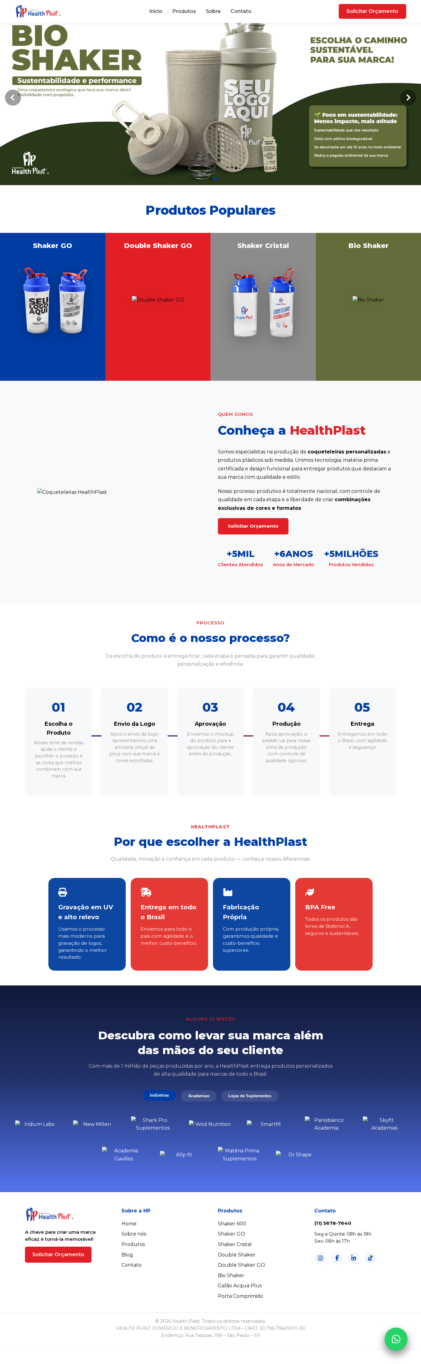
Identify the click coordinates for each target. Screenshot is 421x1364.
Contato (241, 11)
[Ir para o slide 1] (205, 179)
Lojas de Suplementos (249, 1096)
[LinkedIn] (353, 1258)
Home (129, 1224)
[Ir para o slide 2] (210, 178)
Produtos (184, 11)
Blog (127, 1255)
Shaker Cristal (235, 1244)
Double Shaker (236, 1255)
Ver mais (52, 379)
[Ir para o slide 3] (216, 178)
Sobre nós (133, 1234)
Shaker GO (231, 1234)
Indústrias (159, 1095)
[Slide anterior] (13, 98)
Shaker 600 (232, 1224)
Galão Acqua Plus (240, 1286)
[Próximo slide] (408, 98)
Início (155, 11)
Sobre (213, 11)
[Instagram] (320, 1258)
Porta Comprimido (240, 1296)
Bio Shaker (231, 1275)
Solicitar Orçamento (372, 11)
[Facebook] (337, 1258)
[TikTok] (370, 1258)
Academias (198, 1096)
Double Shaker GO (241, 1265)
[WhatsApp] (396, 1339)
